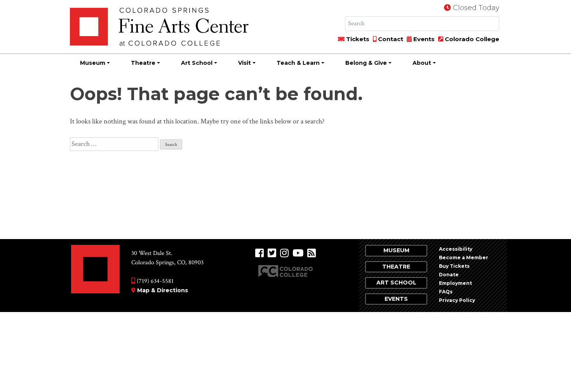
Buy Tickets (454, 266)
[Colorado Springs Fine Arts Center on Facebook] (259, 253)
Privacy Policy (457, 300)
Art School (196, 62)
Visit (244, 62)
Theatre (143, 62)
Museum (92, 62)
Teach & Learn (298, 62)
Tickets (357, 39)
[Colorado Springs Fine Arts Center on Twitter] (271, 253)
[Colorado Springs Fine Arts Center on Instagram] (284, 253)
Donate (449, 274)
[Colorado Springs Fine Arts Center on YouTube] (298, 253)
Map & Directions (162, 290)
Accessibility (455, 249)
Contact (389, 39)
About (422, 62)
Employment (455, 283)
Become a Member (463, 257)
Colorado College (471, 39)
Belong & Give (366, 62)
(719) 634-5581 (154, 281)
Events (423, 39)
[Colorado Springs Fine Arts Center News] (311, 253)
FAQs (446, 292)
